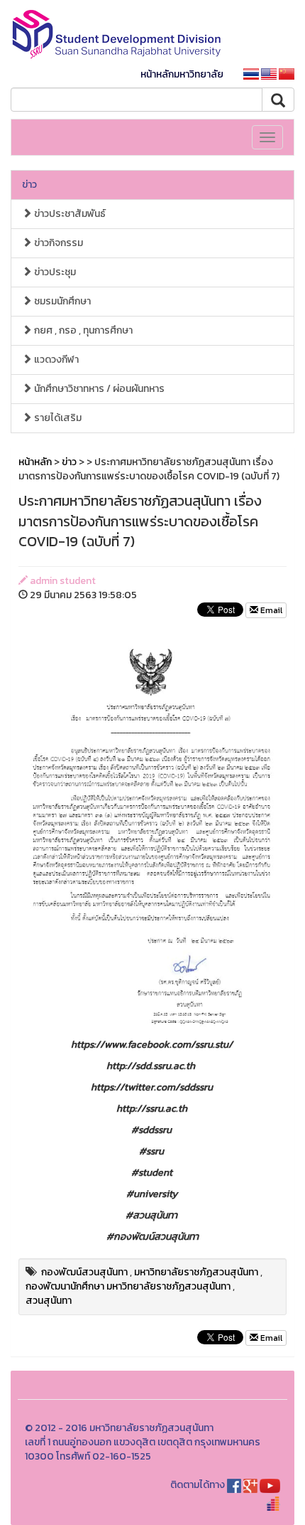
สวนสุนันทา (49, 1300)
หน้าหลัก (35, 462)
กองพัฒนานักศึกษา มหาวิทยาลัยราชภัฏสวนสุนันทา (128, 1286)
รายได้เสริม (57, 417)
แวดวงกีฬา (55, 359)
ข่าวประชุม (54, 272)
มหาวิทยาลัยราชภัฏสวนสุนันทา (196, 1272)
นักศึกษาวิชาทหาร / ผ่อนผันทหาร (98, 388)
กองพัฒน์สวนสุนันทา (84, 1272)
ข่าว (29, 184)
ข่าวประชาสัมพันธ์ (69, 213)
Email (270, 610)
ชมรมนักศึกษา (61, 301)
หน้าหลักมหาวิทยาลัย (181, 74)
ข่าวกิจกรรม (57, 242)
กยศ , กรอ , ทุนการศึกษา (82, 330)
